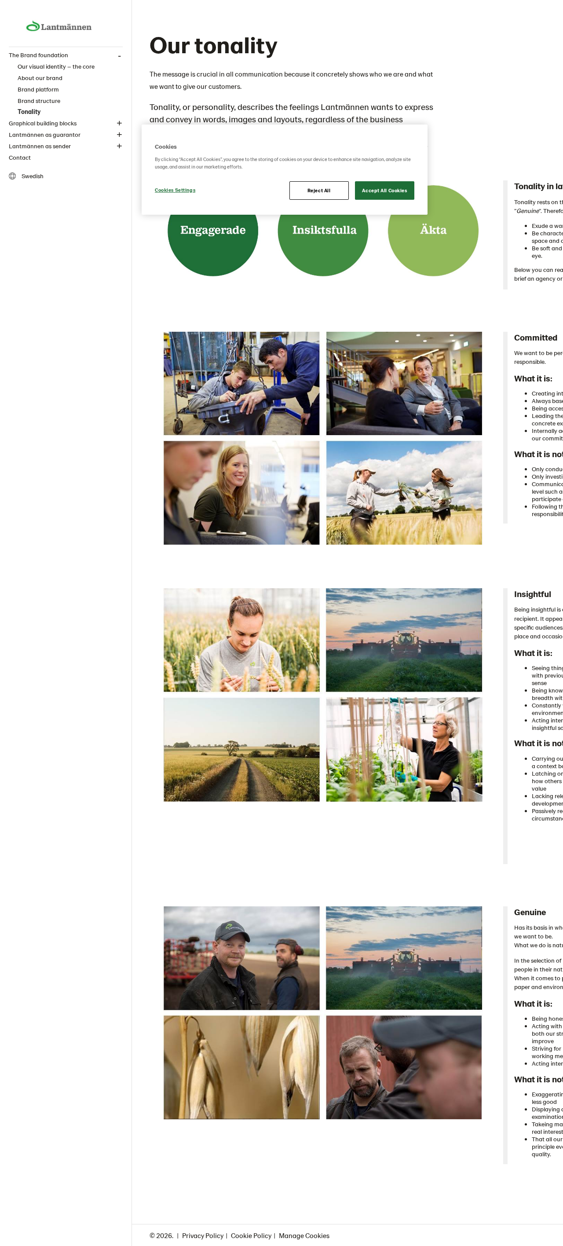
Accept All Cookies (384, 190)
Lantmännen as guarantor (44, 134)
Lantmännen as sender (40, 146)
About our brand (40, 77)
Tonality (29, 111)
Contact (20, 157)
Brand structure (39, 100)
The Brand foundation (38, 55)
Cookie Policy (251, 1235)
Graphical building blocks (43, 123)
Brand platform (38, 89)
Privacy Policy (202, 1235)
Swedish (32, 176)
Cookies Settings (175, 190)
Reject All (319, 190)
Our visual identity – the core (56, 66)
